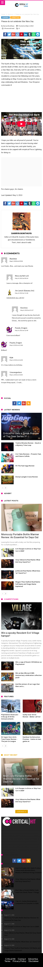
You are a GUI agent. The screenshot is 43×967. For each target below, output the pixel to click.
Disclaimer (34, 961)
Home (3, 14)
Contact (22, 959)
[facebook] (5, 34)
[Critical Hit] (21, 2)
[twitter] (9, 34)
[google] (13, 34)
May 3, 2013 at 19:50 (16, 261)
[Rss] (28, 403)
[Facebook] (14, 403)
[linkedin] (26, 34)
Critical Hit (10, 959)
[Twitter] (19, 403)
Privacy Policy (19, 961)
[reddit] (17, 34)
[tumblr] (30, 34)
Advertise (33, 959)
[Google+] (24, 403)
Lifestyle (15, 17)
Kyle (11, 357)
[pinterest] (21, 34)
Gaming (10, 14)
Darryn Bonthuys (8, 26)
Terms (7, 961)
